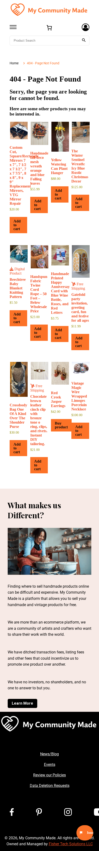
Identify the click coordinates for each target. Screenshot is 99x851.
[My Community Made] (49, 9)
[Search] (84, 40)
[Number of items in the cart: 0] (49, 28)
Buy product (61, 425)
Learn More (22, 703)
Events (49, 764)
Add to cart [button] (17, 225)
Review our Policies (49, 775)
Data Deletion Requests (49, 785)
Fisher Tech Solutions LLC (71, 844)
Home (14, 63)
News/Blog (49, 754)
